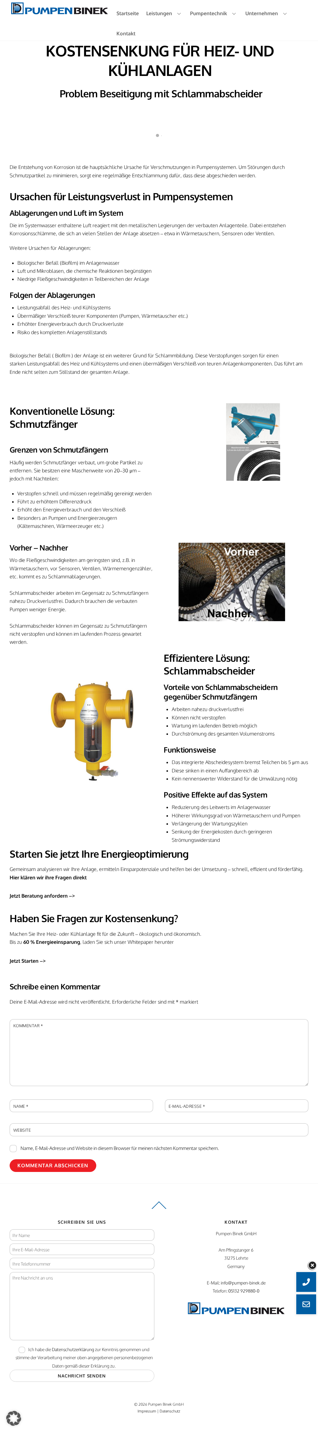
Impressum (147, 1410)
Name (21, 1106)
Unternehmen (261, 13)
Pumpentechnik (208, 13)
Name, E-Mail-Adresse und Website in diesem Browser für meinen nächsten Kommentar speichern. (119, 1148)
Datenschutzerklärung (73, 1349)
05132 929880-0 (243, 1290)
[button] (13, 1418)
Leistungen (159, 13)
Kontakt (125, 33)
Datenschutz (170, 1410)
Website (22, 1130)
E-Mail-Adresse (187, 1106)
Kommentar (28, 1025)
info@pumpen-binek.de (243, 1282)
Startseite (127, 13)
